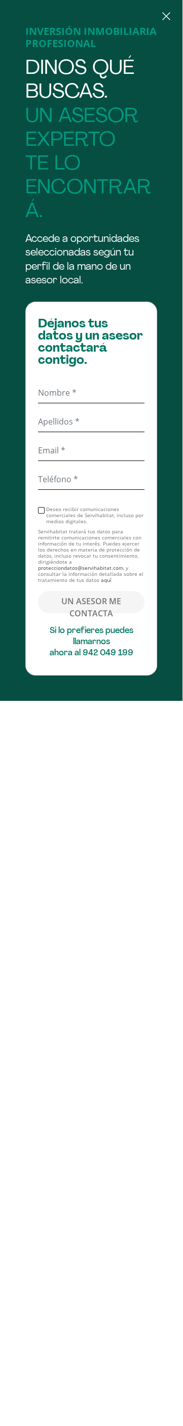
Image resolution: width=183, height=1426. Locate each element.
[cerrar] (91, 17)
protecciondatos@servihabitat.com (80, 567)
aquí (106, 579)
